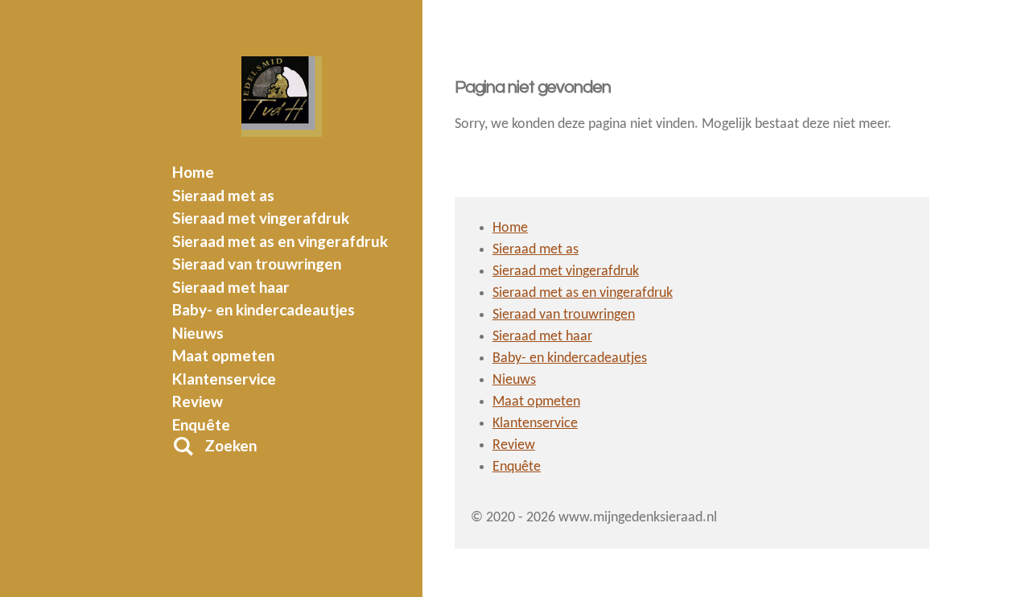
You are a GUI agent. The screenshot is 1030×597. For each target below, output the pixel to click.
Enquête (516, 467)
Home (510, 228)
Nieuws (514, 380)
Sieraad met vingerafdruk (565, 271)
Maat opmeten (536, 402)
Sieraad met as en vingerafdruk (582, 293)
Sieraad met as (535, 249)
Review (513, 445)
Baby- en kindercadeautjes (569, 358)
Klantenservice (535, 423)
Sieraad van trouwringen (563, 315)
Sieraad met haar (542, 336)
